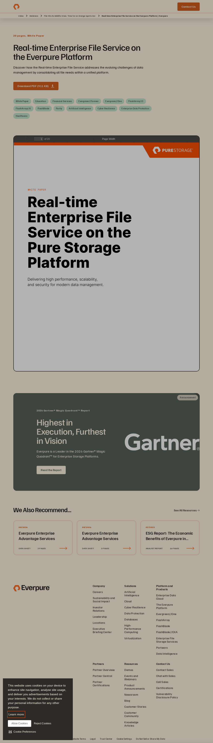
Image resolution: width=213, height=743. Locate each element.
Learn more (16, 714)
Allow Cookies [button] (19, 723)
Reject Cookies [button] (42, 723)
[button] (22, 731)
